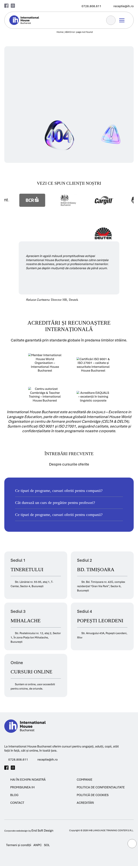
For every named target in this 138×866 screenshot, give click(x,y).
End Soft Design (42, 830)
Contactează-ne (34, 42)
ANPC (37, 845)
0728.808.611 (18, 759)
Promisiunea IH (22, 787)
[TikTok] (26, 768)
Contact (17, 802)
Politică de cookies (93, 795)
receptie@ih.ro (47, 759)
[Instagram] (13, 6)
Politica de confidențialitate (101, 787)
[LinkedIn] (32, 768)
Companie (84, 779)
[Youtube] (19, 768)
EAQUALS (98, 412)
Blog (14, 795)
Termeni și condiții (18, 845)
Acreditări (85, 802)
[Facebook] (6, 6)
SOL (47, 845)
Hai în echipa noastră (28, 779)
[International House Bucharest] (25, 737)
